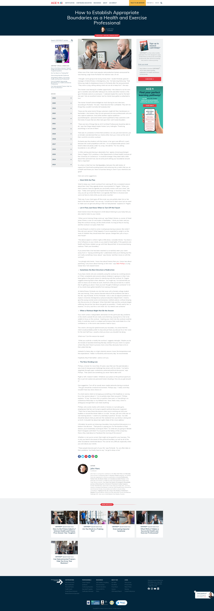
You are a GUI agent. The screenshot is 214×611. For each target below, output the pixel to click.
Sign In (157, 2)
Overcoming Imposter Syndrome (60, 75)
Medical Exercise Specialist (72, 593)
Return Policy (128, 586)
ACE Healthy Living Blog (102, 582)
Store (97, 591)
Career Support (86, 582)
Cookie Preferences (130, 591)
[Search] (72, 40)
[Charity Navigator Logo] (95, 602)
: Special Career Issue (107, 35)
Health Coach (68, 589)
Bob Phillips (121, 264)
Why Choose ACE (69, 582)
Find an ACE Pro (100, 589)
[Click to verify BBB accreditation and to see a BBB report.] (104, 602)
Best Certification (69, 584)
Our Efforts (114, 584)
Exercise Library (100, 584)
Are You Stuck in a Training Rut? (59, 73)
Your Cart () (150, 2)
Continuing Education (87, 586)
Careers (114, 589)
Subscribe (149, 79)
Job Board (84, 584)
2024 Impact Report (117, 591)
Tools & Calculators (101, 586)
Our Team (114, 582)
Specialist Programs (87, 589)
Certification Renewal (87, 591)
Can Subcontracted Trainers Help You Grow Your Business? (61, 86)
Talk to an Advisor (137, 3)
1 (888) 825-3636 (152, 585)
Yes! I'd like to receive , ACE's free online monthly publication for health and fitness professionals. (150, 71)
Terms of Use (128, 582)
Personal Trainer (69, 586)
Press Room (115, 586)
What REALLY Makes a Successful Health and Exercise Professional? (60, 78)
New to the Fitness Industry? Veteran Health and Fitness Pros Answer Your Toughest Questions (61, 69)
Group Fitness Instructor (71, 591)
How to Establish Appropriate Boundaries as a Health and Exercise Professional (61, 83)
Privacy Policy (128, 584)
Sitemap (127, 589)
